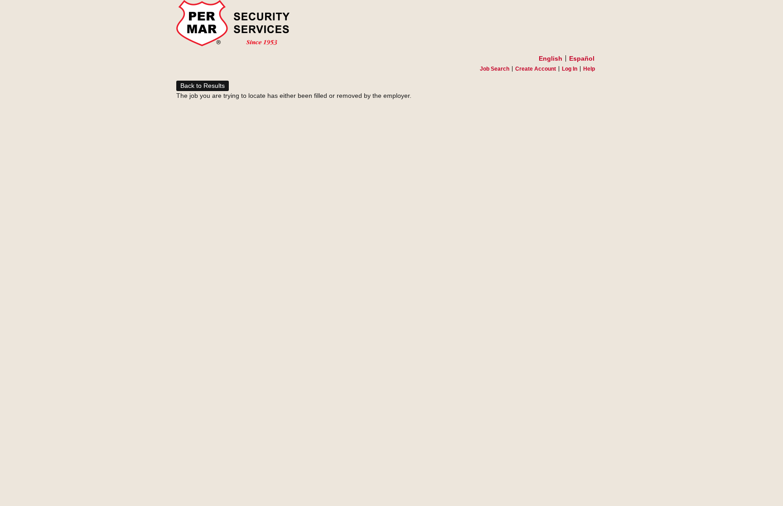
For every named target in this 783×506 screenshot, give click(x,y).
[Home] (391, 25)
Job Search (494, 69)
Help (589, 69)
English (550, 58)
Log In (569, 69)
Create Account (535, 69)
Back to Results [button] (202, 85)
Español (581, 58)
